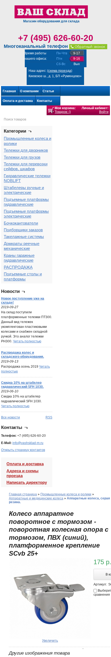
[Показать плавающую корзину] (51, 110)
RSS (49, 417)
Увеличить (50, 640)
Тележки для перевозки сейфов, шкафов (25, 166)
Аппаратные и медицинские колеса (36, 498)
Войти (104, 112)
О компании (29, 91)
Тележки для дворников (26, 150)
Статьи (48, 91)
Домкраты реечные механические (21, 246)
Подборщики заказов (23, 230)
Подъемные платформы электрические (26, 213)
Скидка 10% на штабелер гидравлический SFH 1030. (22, 385)
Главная (9, 91)
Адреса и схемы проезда (22, 473)
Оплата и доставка (18, 101)
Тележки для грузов (22, 157)
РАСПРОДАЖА (18, 267)
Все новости (10, 417)
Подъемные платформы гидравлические (26, 202)
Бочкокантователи (21, 223)
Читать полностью (27, 341)
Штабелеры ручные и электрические (24, 190)
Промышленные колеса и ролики (65, 494)
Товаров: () (63, 112)
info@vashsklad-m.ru (27, 443)
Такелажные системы (24, 236)
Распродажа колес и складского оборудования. (22, 354)
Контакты (44, 101)
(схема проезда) (59, 71)
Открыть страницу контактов (23, 450)
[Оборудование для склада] (51, 11)
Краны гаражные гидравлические (19, 257)
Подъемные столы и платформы (23, 276)
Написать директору (26, 482)
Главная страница (23, 494)
